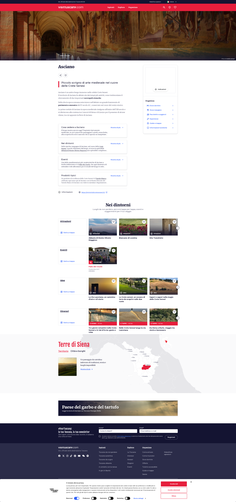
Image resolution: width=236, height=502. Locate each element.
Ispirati (102, 447)
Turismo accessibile (149, 467)
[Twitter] (63, 456)
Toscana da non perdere (108, 452)
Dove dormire (147, 459)
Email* (141, 428)
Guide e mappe (148, 471)
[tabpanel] (87, 367)
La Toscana (131, 452)
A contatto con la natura (108, 467)
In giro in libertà (104, 471)
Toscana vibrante (105, 463)
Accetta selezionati (174, 490)
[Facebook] (59, 456)
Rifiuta (174, 496)
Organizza (146, 447)
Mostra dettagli (138, 498)
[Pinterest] (75, 456)
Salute (144, 474)
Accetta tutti (174, 484)
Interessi (130, 456)
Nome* (101, 428)
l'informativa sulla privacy (124, 436)
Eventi (129, 467)
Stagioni (130, 463)
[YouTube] (79, 456)
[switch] (94, 498)
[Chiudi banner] (191, 482)
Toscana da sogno (106, 459)
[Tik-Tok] (71, 456)
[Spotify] (88, 456)
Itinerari (130, 459)
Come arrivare (147, 452)
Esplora (130, 447)
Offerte (145, 463)
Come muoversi (148, 456)
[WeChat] (83, 456)
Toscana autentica (106, 456)
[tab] (78, 351)
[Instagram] (67, 456)
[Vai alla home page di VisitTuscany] (70, 7)
